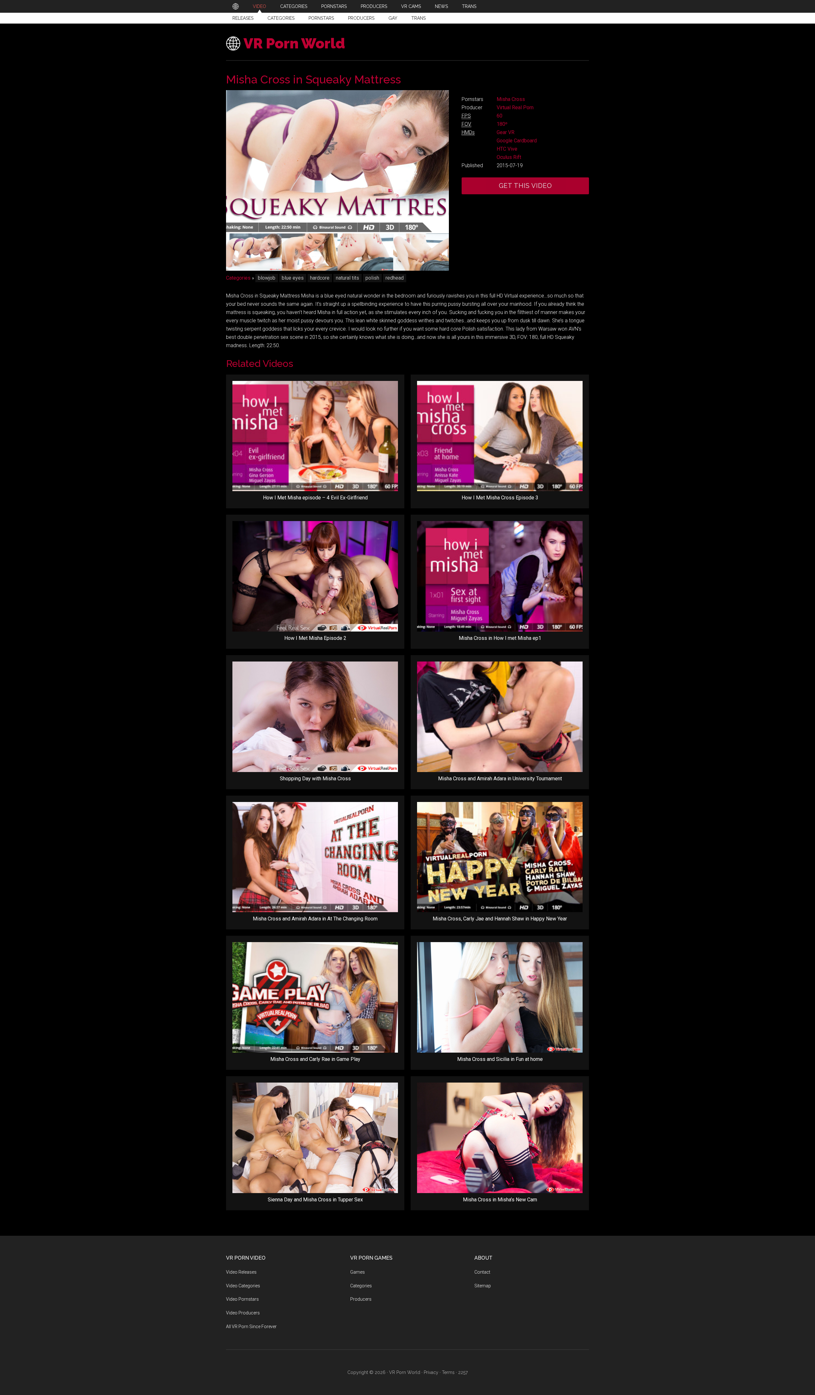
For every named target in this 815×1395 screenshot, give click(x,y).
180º (502, 124)
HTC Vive (507, 149)
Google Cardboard (517, 141)
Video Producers (243, 1312)
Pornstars (321, 18)
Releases (242, 18)
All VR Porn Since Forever (251, 1326)
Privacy (431, 1372)
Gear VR (505, 132)
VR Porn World (294, 43)
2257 (463, 1372)
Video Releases (241, 1272)
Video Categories (243, 1285)
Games (357, 1272)
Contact (482, 1272)
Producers (361, 18)
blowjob (266, 278)
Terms (448, 1372)
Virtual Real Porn (515, 107)
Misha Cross (511, 99)
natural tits (347, 278)
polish (372, 278)
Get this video (525, 186)
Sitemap (482, 1285)
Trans (418, 18)
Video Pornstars (242, 1299)
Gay (392, 18)
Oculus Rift (509, 157)
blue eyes (293, 278)
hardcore (320, 278)
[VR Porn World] (235, 6)
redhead (395, 278)
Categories (280, 18)
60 (499, 116)
